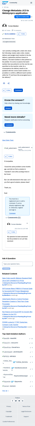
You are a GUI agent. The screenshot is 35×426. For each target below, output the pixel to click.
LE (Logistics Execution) (9, 41)
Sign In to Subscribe (22, 16)
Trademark (8, 416)
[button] (18, 34)
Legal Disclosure (26, 411)
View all (4, 391)
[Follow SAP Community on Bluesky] (16, 401)
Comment (18, 90)
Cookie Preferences (9, 421)
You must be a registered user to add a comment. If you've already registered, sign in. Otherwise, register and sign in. (17, 204)
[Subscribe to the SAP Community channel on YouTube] (19, 401)
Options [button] (31, 17)
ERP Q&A (6, 7)
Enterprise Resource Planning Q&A (15, 327)
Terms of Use (26, 406)
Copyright (9, 411)
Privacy (9, 406)
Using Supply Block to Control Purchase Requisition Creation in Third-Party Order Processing (15, 301)
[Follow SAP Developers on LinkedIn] (22, 401)
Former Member (13, 26)
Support (26, 416)
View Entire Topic (8, 140)
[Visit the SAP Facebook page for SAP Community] (12, 401)
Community (13, 2)
